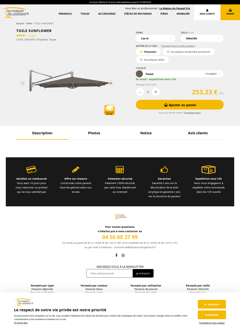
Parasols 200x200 (198, 289)
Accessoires (106, 13)
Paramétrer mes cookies (212, 322)
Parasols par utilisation (146, 285)
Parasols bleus (94, 289)
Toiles (84, 13)
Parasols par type (42, 285)
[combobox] (155, 38)
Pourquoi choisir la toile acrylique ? (178, 45)
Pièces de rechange (138, 13)
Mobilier (183, 13)
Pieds (164, 13)
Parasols (65, 13)
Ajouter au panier (182, 105)
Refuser (213, 315)
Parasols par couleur (94, 285)
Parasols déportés (42, 289)
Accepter (214, 304)
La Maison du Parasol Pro (174, 8)
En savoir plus (21, 322)
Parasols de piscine (145, 289)
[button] (42, 133)
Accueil (20, 23)
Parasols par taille (198, 285)
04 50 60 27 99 (120, 237)
